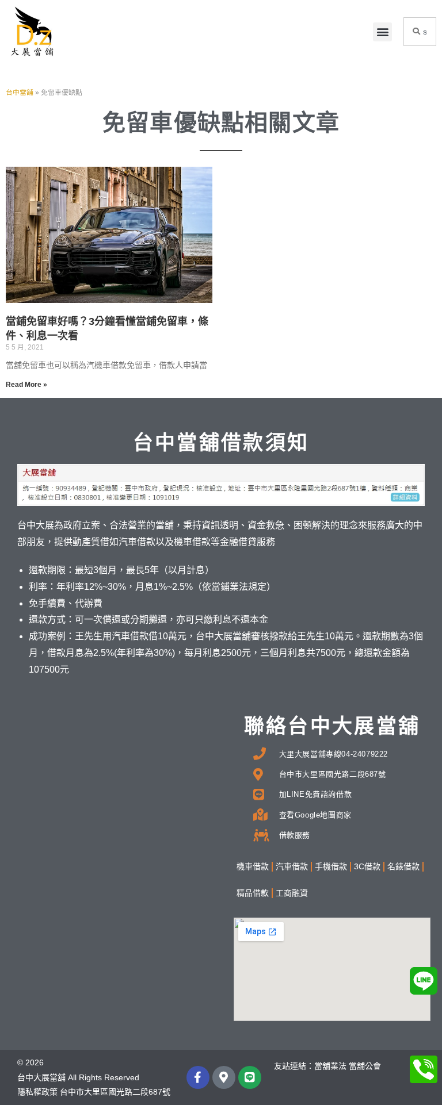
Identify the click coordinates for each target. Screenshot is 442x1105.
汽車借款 (292, 866)
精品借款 (253, 892)
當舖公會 (365, 1066)
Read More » (26, 385)
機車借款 (253, 866)
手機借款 (331, 866)
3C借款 (367, 866)
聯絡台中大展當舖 (332, 726)
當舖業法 (330, 1066)
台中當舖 (19, 93)
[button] (382, 31)
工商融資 (292, 892)
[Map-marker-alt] (223, 1077)
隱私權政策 (37, 1091)
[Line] (249, 1077)
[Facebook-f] (197, 1077)
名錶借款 (403, 866)
